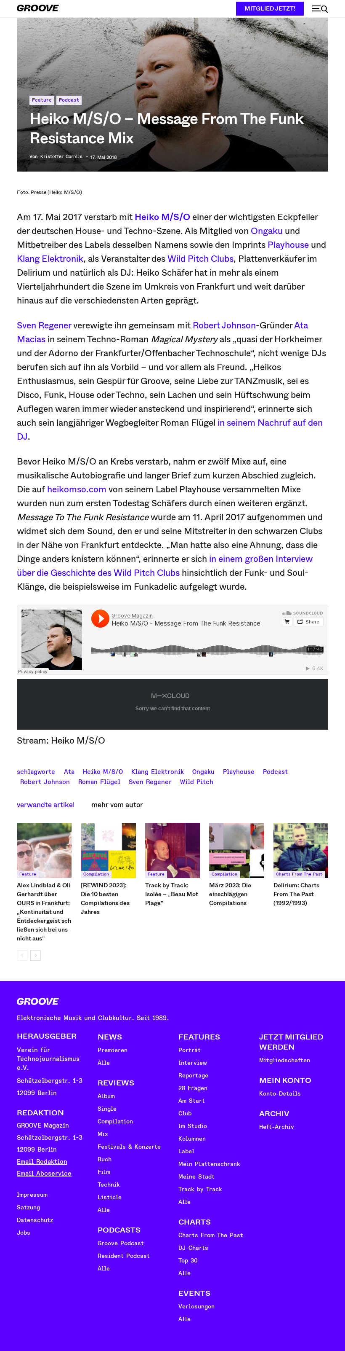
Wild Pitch (196, 781)
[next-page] (35, 955)
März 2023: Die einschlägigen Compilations (230, 894)
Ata (69, 771)
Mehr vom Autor (117, 805)
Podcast (69, 100)
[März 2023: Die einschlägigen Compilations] (236, 850)
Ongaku (267, 231)
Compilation (96, 874)
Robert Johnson (224, 325)
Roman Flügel (99, 781)
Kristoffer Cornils (61, 157)
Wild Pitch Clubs (200, 258)
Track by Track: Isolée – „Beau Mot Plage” (171, 894)
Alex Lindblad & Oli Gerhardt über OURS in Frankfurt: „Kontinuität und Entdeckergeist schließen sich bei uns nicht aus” (44, 912)
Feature (42, 100)
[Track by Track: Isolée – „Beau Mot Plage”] (172, 850)
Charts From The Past (299, 874)
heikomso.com (76, 489)
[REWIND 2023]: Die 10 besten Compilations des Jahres (105, 898)
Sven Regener (44, 325)
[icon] (320, 9)
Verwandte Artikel (45, 805)
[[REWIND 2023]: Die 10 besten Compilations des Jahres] (108, 850)
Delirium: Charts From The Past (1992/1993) (296, 894)
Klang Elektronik (50, 258)
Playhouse (288, 245)
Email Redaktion (42, 1162)
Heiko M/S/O (162, 217)
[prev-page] (22, 955)
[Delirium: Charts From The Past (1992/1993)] (300, 850)
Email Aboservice (44, 1174)
